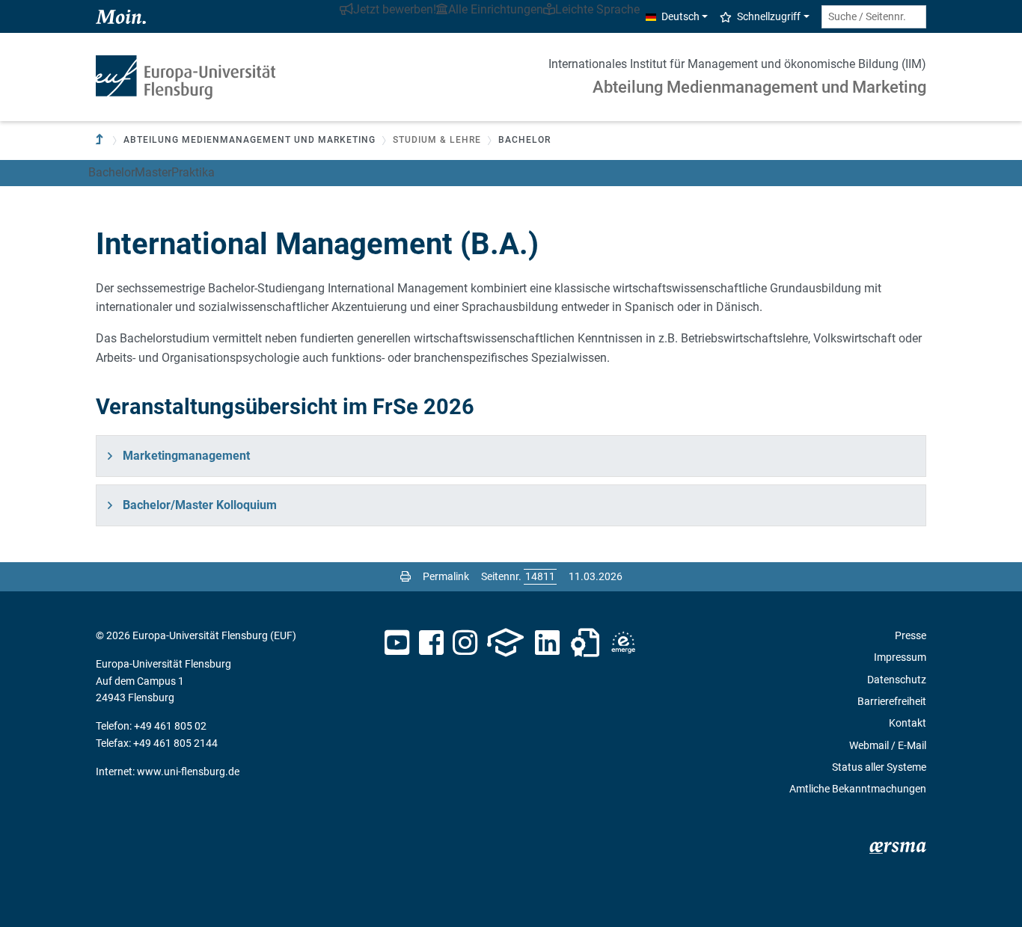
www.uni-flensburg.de (188, 771)
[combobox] (873, 16)
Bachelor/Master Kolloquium (200, 505)
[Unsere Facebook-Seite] (431, 643)
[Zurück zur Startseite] (185, 77)
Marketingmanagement (186, 456)
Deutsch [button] (680, 16)
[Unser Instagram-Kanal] (465, 643)
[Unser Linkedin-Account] (547, 643)
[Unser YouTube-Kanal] (397, 643)
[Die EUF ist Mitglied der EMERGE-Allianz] (623, 643)
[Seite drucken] (405, 576)
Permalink (446, 576)
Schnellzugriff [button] (769, 16)
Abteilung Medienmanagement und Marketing (759, 87)
